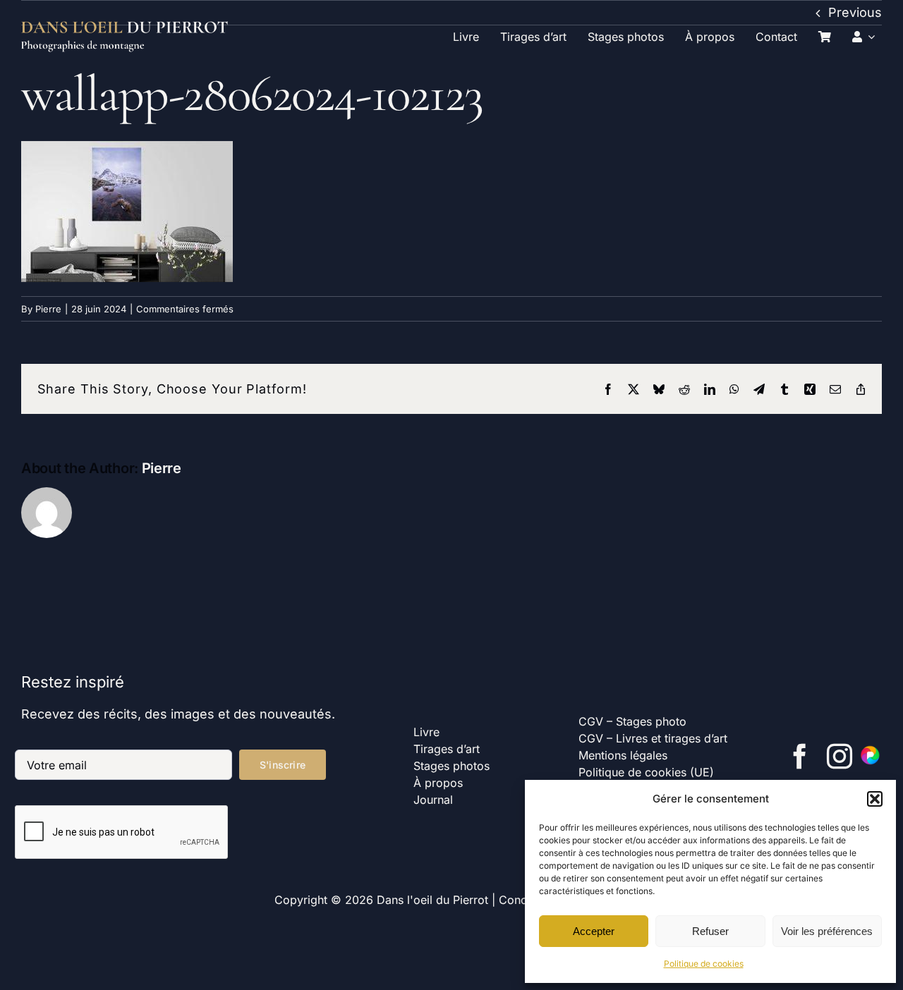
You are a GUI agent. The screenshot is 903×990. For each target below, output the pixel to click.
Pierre (48, 308)
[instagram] (839, 756)
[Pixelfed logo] (870, 749)
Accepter (593, 931)
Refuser (710, 931)
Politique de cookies (704, 963)
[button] (875, 799)
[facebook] (800, 756)
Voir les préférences (827, 931)
